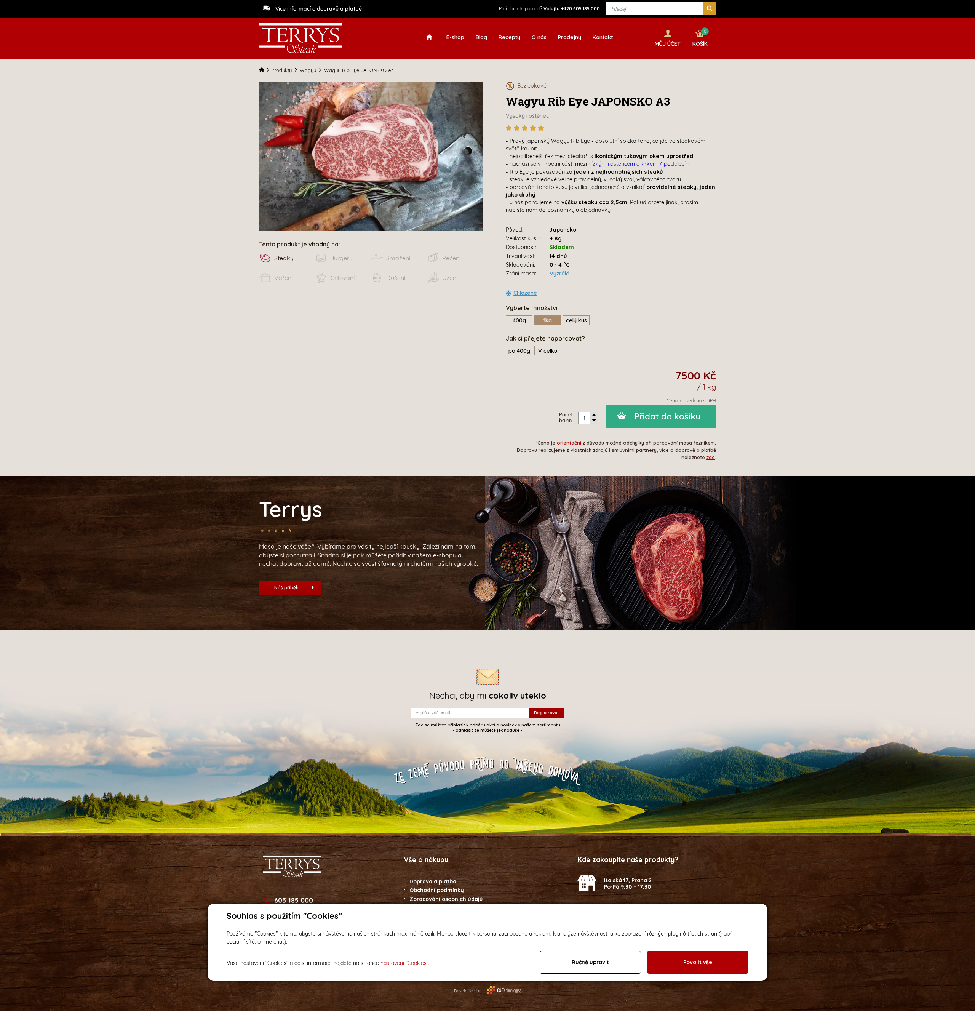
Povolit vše (697, 962)
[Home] (265, 70)
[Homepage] (431, 37)
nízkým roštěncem (611, 163)
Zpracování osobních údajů (446, 899)
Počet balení (566, 417)
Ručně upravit (590, 962)
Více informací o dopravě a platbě (318, 8)
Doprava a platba (432, 881)
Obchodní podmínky (436, 890)
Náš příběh (286, 587)
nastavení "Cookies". (405, 963)
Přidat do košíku (667, 416)
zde (710, 457)
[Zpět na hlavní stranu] (300, 38)
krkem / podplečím (665, 163)
